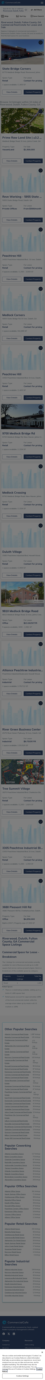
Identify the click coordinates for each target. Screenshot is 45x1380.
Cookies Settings (22, 1376)
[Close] (42, 1352)
